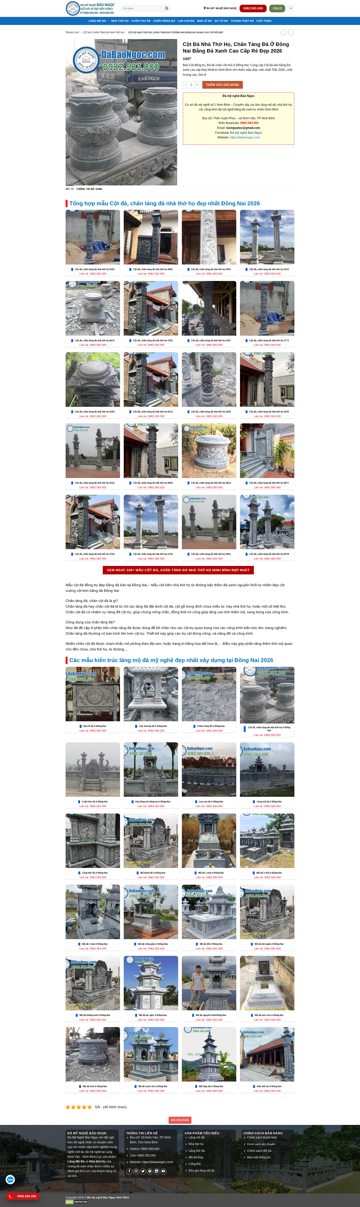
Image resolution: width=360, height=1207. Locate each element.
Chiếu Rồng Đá (164, 20)
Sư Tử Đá (221, 20)
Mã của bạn (180, 1120)
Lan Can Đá (186, 20)
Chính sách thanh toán (262, 1137)
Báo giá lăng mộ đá (201, 1170)
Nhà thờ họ (120, 20)
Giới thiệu (264, 20)
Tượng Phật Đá (242, 20)
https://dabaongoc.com (245, 137)
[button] (291, 8)
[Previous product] (291, 32)
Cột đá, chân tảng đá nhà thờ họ (103, 32)
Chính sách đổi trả (259, 1150)
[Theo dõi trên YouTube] (163, 1171)
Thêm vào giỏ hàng (222, 84)
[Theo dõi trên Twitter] (143, 1171)
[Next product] (283, 32)
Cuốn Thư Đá (141, 20)
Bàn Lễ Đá (204, 20)
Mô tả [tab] (70, 189)
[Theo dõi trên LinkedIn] (157, 1171)
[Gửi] (167, 8)
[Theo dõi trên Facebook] (129, 1171)
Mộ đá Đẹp (196, 1157)
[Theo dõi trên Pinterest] (150, 1171)
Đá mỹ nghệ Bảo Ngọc (246, 132)
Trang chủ (72, 32)
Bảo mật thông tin (258, 1157)
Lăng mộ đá (196, 1137)
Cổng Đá (195, 1163)
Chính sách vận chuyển (261, 1144)
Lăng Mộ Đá (97, 20)
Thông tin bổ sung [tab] (89, 189)
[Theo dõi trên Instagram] (136, 1171)
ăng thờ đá (197, 1150)
